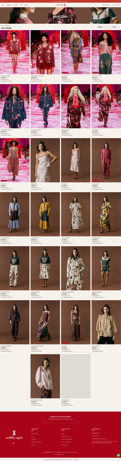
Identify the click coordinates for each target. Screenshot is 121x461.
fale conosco (65, 444)
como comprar (65, 436)
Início (2, 25)
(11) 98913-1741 (95, 436)
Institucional (106, 5)
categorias (8, 5)
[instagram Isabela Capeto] (13, 444)
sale (21, 5)
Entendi (75, 459)
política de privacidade (67, 439)
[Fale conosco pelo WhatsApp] (118, 455)
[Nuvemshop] (57, 455)
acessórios (15, 5)
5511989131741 (95, 433)
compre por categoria (36, 442)
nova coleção (34, 433)
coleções (33, 444)
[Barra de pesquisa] (113, 5)
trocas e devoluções (66, 442)
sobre (63, 433)
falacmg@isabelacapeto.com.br (99, 438)
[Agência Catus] (65, 455)
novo (3, 5)
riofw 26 (26, 5)
